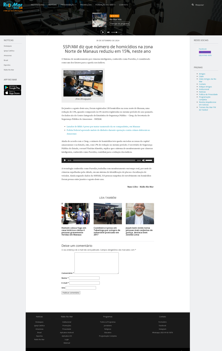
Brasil (6, 60)
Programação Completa (108, 336)
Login (67, 339)
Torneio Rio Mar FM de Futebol (207, 108)
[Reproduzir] (65, 160)
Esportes (7, 65)
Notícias (52, 4)
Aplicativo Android (67, 332)
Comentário (68, 273)
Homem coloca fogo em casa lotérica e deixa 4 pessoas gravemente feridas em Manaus (74, 231)
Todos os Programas (107, 322)
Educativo (107, 332)
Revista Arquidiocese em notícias (207, 103)
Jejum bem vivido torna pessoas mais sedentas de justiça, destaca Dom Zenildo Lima (139, 231)
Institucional (38, 4)
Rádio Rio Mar (9, 70)
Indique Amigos (205, 86)
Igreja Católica (9, 51)
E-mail (65, 283)
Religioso (107, 329)
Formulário (163, 322)
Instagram (162, 329)
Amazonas (8, 55)
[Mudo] (143, 160)
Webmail (67, 343)
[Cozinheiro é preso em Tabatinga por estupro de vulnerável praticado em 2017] (108, 213)
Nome (65, 278)
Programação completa (204, 98)
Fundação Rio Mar (104, 4)
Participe (119, 23)
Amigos (202, 74)
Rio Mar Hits (116, 19)
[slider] (149, 160)
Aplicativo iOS (67, 336)
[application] (108, 160)
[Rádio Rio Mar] (13, 3)
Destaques (8, 46)
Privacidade (66, 329)
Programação (68, 4)
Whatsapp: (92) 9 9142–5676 (162, 332)
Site (63, 288)
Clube (201, 76)
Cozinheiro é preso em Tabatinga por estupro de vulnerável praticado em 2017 (107, 231)
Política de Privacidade (208, 94)
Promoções (86, 4)
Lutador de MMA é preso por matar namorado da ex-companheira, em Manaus (103, 126)
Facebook (162, 325)
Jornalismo (108, 325)
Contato (123, 4)
